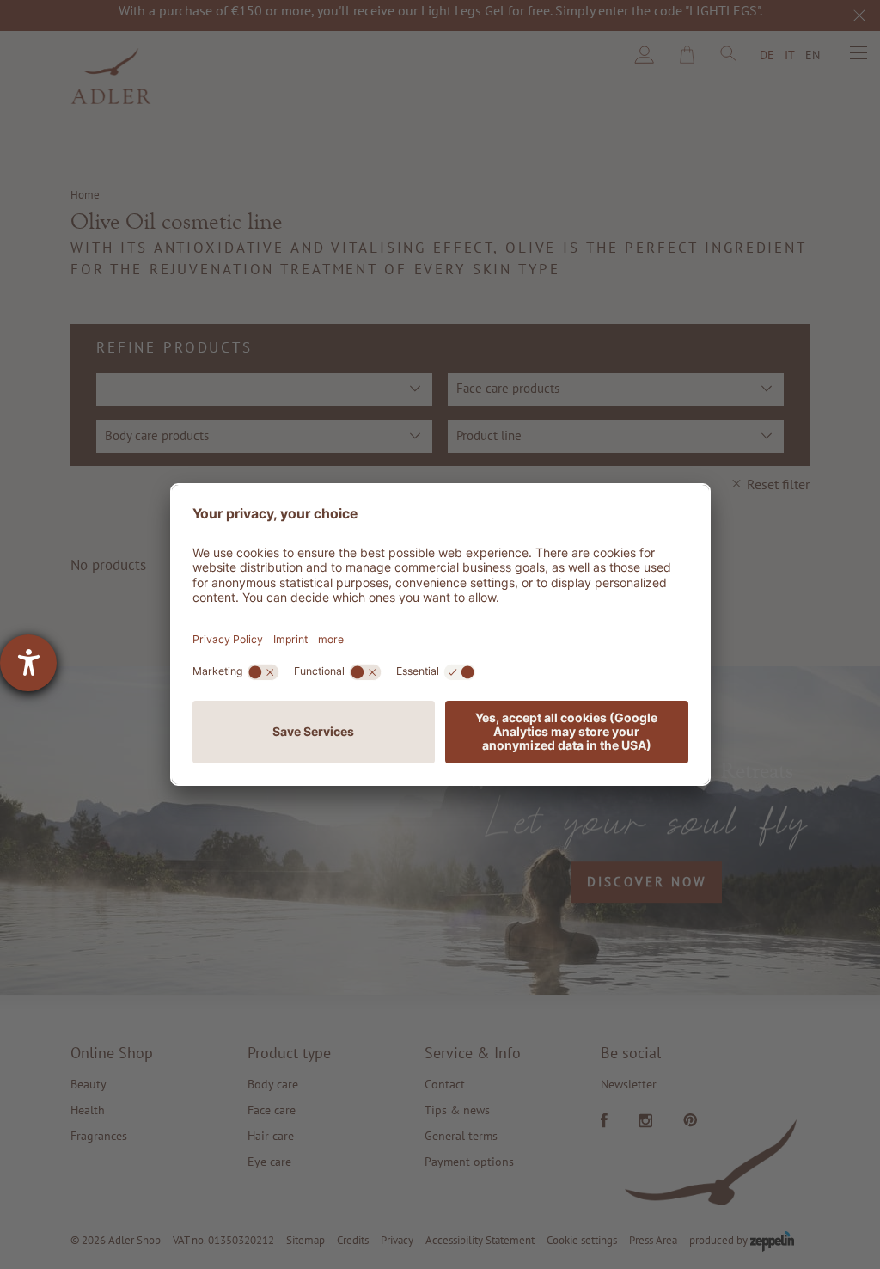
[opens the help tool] (28, 662)
